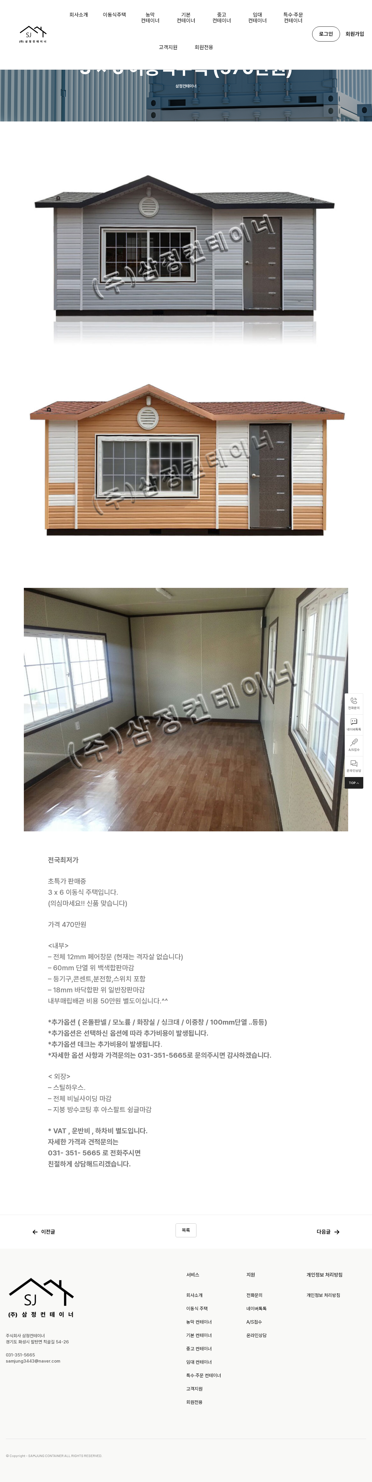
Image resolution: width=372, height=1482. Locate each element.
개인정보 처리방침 (323, 1295)
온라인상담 (256, 1335)
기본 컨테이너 (199, 1335)
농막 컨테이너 (199, 1322)
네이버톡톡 (256, 1308)
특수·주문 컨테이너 (203, 1375)
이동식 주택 (197, 1308)
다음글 (328, 1231)
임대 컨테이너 (199, 1362)
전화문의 (254, 1295)
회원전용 (194, 1402)
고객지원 (194, 1389)
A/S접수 (254, 1322)
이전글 (43, 1231)
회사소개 (194, 1295)
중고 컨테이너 (199, 1349)
